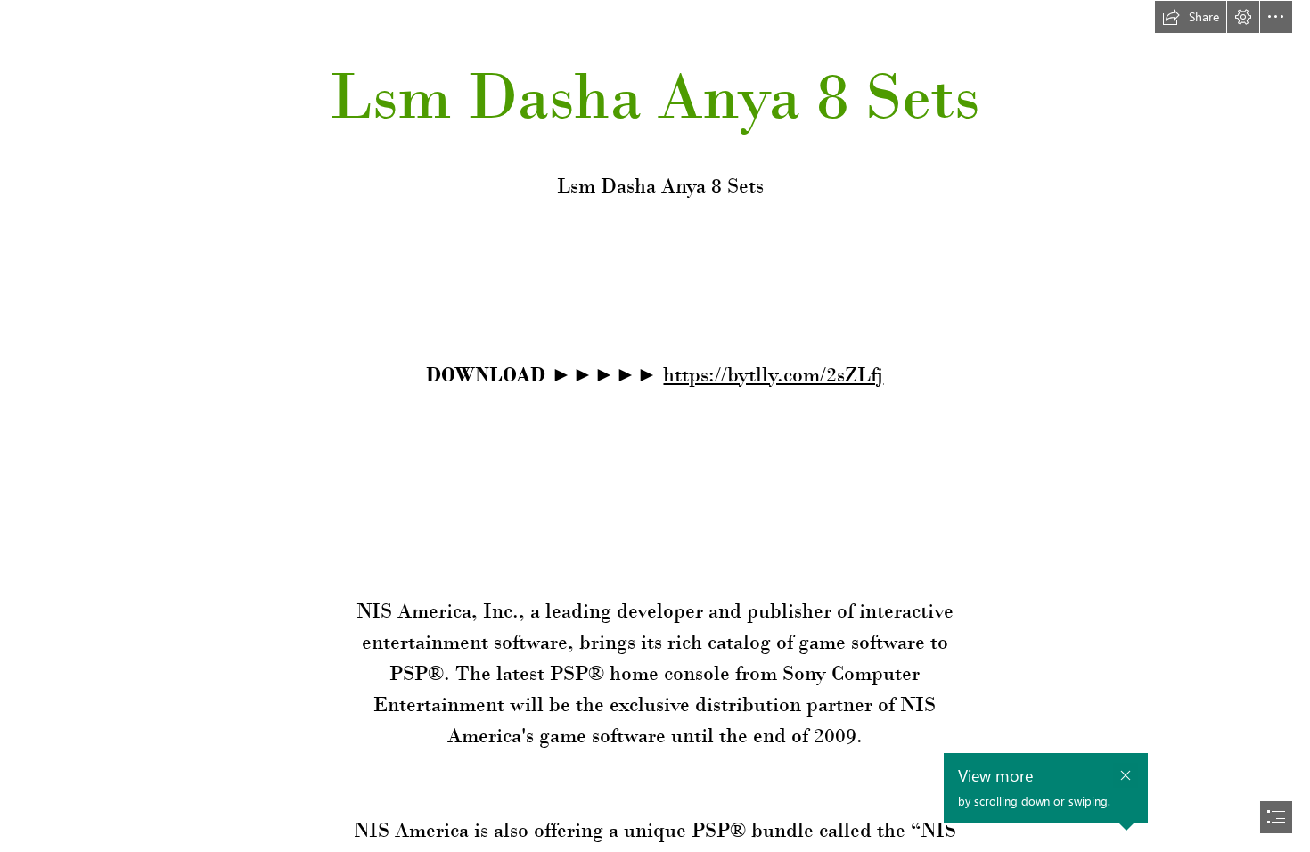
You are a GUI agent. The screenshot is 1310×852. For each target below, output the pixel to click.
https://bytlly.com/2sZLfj (773, 374)
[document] (655, 426)
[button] (1190, 17)
